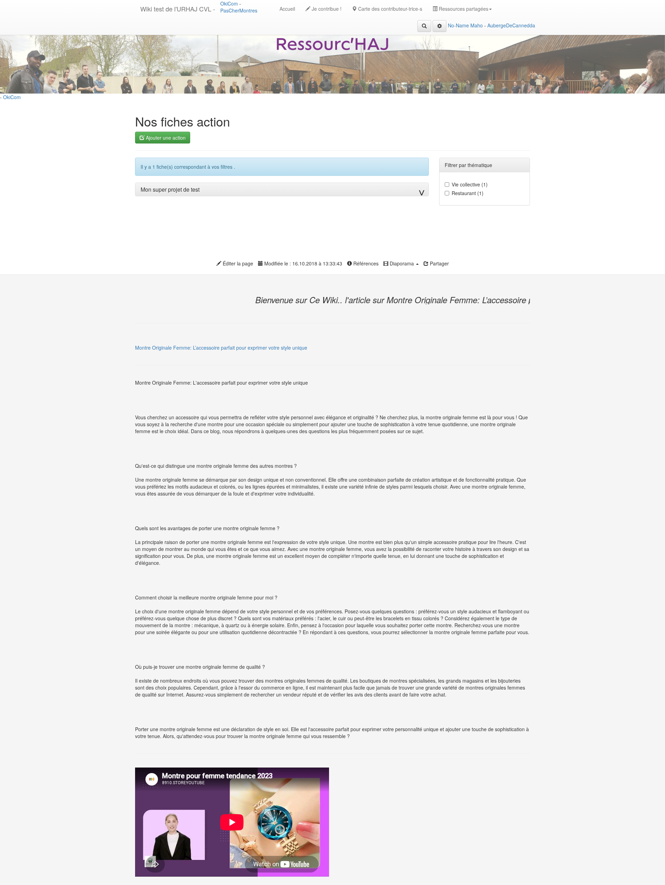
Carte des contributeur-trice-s (389, 8)
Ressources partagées (462, 8)
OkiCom (229, 3)
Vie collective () (470, 184)
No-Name (458, 25)
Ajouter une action (165, 137)
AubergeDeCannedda (511, 25)
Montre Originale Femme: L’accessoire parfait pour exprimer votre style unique (221, 347)
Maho (476, 25)
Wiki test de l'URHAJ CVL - (177, 8)
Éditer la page (237, 263)
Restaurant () (468, 193)
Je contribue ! (326, 8)
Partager (438, 263)
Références (365, 263)
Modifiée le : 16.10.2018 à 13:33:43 (302, 263)
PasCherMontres (238, 10)
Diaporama (401, 263)
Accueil (287, 8)
